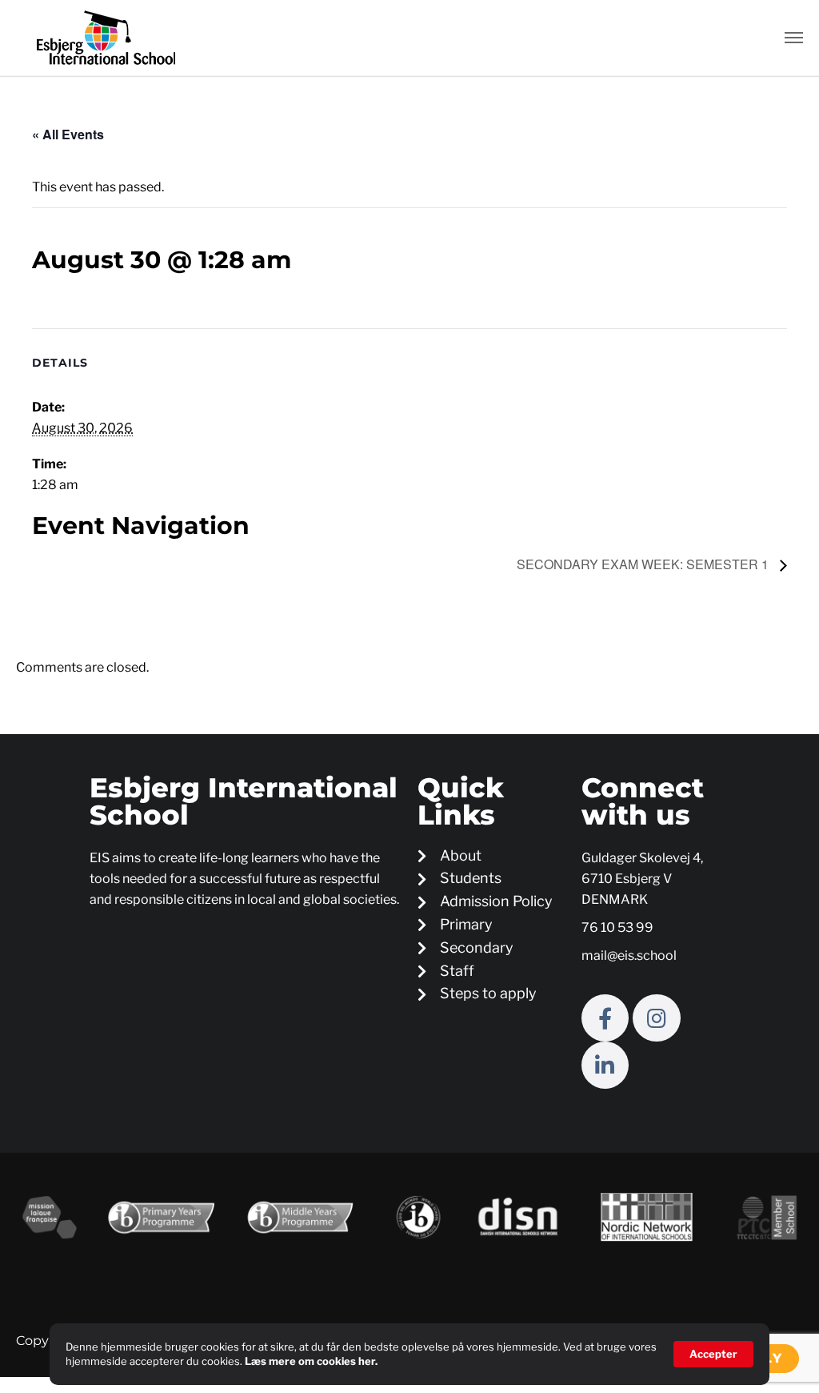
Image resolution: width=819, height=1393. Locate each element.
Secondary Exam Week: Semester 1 (644, 564)
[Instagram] (656, 1018)
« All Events (68, 134)
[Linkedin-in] (605, 1065)
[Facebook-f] (605, 1018)
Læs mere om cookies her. (311, 1361)
